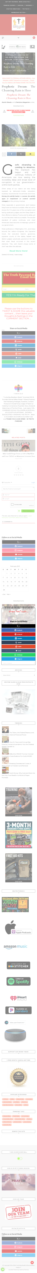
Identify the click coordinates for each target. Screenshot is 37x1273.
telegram (19, 659)
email (19, 650)
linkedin (19, 638)
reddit (19, 646)
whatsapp (19, 655)
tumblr (20, 642)
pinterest (19, 634)
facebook (19, 630)
